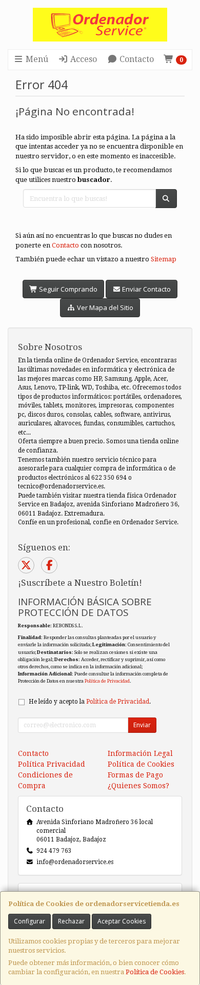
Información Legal (140, 753)
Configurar (29, 921)
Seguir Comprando (67, 289)
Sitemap (163, 259)
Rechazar (71, 921)
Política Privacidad (51, 764)
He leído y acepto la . (90, 701)
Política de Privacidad (107, 681)
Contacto (135, 59)
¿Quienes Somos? (138, 786)
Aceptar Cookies (121, 921)
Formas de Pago (135, 775)
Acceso (82, 59)
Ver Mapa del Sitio (104, 307)
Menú (36, 59)
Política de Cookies (155, 972)
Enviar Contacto (146, 289)
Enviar (142, 725)
